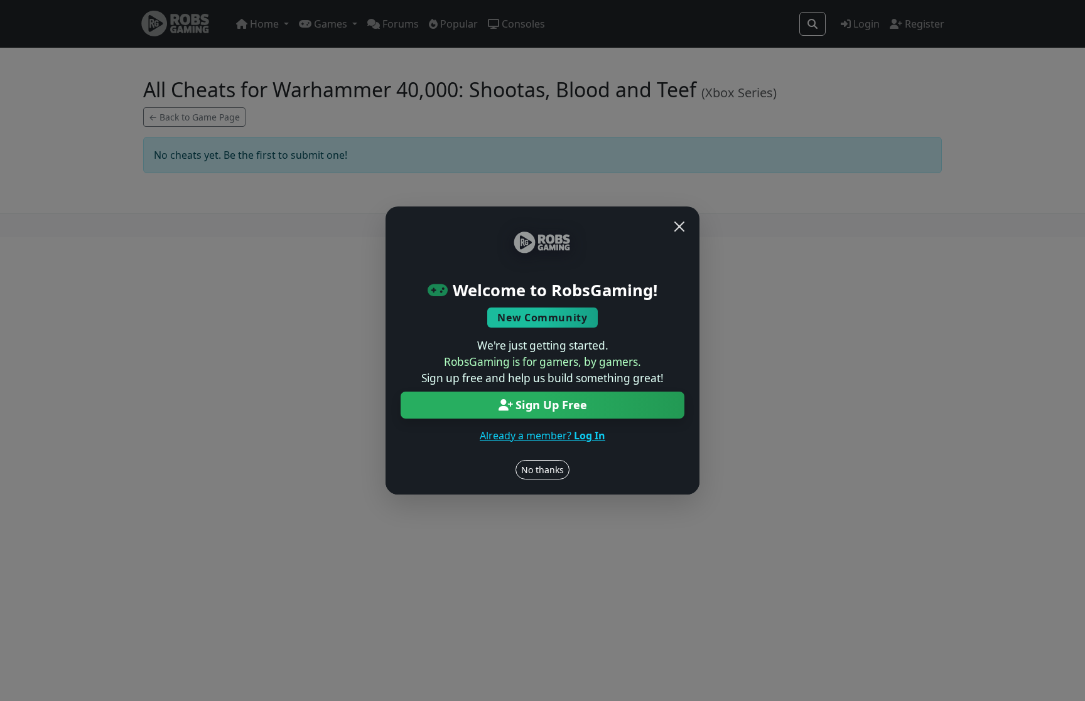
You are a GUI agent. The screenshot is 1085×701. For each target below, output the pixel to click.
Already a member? (542, 435)
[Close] (679, 227)
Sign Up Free (551, 404)
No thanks (542, 470)
